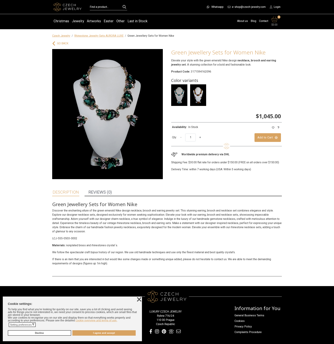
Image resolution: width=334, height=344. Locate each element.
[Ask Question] (278, 127)
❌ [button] (139, 299)
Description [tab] (66, 192)
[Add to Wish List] (273, 127)
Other (120, 21)
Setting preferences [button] (22, 324)
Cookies (239, 321)
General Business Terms (249, 315)
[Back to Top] (329, 340)
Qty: (174, 137)
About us (242, 21)
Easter (109, 21)
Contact (263, 21)
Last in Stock (138, 21)
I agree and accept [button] (104, 332)
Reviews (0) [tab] (100, 192)
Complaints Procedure (248, 332)
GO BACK (62, 43)
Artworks (94, 21)
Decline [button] (39, 332)
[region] (107, 114)
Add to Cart (265, 137)
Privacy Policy (243, 326)
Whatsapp (217, 7)
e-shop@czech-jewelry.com (249, 7)
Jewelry (78, 21)
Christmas (61, 21)
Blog (253, 21)
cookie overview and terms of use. (96, 320)
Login (277, 7)
